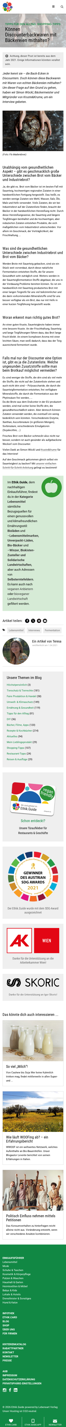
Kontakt (8, 1352)
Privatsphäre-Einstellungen (22, 1383)
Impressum (10, 1375)
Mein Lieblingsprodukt (19, 742)
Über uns (9, 1329)
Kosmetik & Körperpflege (17, 1274)
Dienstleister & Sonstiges (17, 1298)
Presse (7, 1360)
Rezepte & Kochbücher (19, 730)
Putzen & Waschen (13, 1278)
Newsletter (10, 1356)
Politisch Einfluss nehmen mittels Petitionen (30, 1218)
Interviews (34, 630)
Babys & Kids (10, 1290)
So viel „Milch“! (17, 1066)
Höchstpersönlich (17, 684)
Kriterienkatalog (14, 1344)
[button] (27, 621)
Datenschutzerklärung (19, 1379)
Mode (6, 1266)
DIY (9, 719)
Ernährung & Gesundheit (20, 707)
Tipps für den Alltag (20, 24)
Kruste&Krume (49, 449)
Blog (6, 1321)
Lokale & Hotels (12, 1294)
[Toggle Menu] (53, 6)
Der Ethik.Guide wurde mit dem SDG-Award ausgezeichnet (33, 910)
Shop (6, 1325)
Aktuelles (12, 736)
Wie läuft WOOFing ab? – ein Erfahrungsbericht (27, 1139)
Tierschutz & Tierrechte (20, 690)
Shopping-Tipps (48, 24)
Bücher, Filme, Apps (18, 724)
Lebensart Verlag (48, 1407)
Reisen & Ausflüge (17, 759)
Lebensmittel (16, 630)
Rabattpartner (13, 1348)
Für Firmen (10, 1333)
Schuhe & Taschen (13, 1270)
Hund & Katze (10, 1302)
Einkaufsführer (13, 1258)
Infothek (8, 1313)
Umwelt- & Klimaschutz (20, 702)
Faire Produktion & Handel (21, 696)
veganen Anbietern (20, 589)
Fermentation (52, 630)
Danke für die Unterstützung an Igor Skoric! (33, 994)
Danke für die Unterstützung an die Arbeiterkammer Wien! (33, 960)
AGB (5, 1371)
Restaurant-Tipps (16, 753)
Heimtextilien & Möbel (15, 1286)
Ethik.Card (10, 1317)
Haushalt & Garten (13, 1282)
